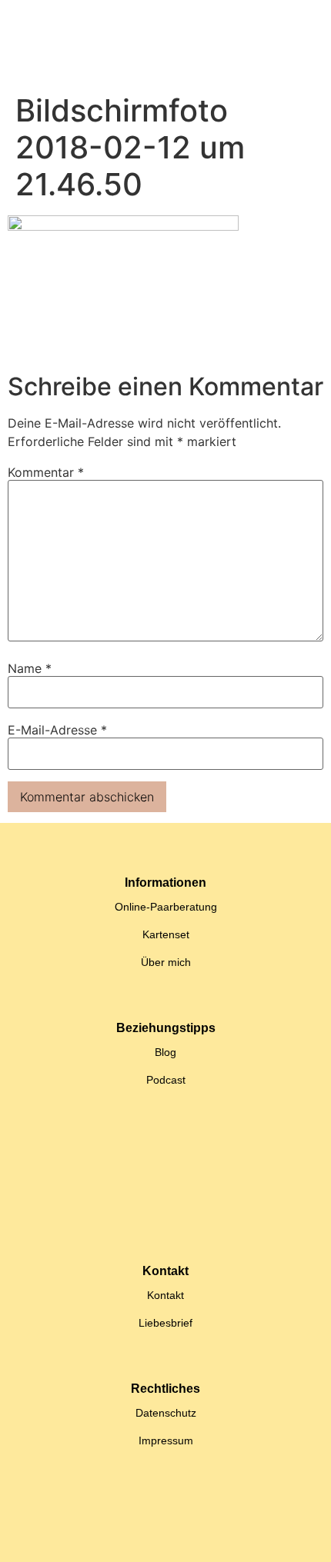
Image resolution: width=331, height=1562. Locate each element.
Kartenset (165, 934)
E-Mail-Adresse (57, 730)
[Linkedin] (84, 1535)
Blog (165, 1052)
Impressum (166, 1440)
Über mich (166, 962)
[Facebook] (246, 1535)
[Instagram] (138, 1535)
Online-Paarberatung (166, 907)
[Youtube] (192, 1535)
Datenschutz (165, 1413)
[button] (162, 43)
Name (30, 668)
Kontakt (165, 1295)
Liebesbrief (165, 1323)
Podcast (166, 1080)
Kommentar (46, 472)
